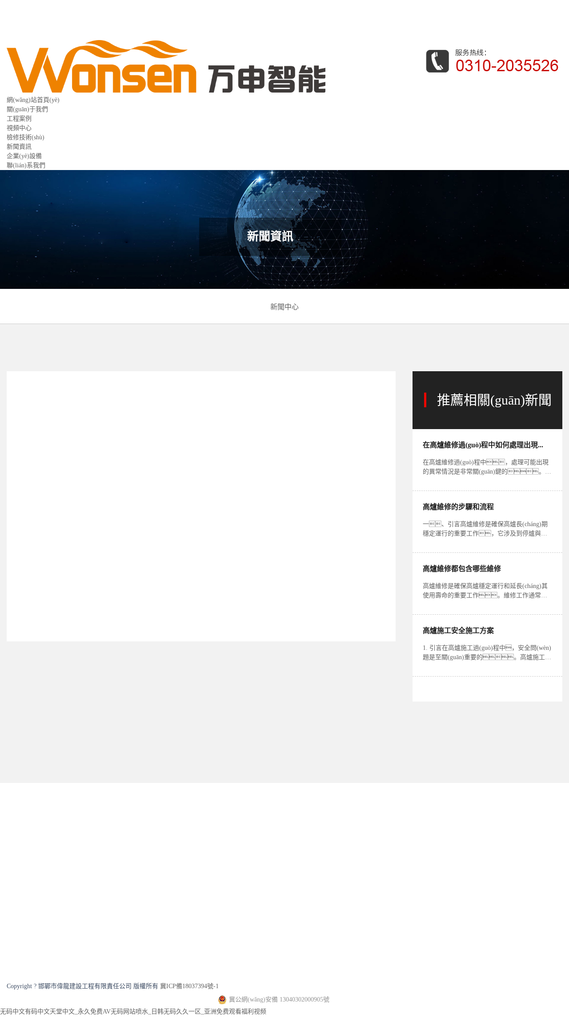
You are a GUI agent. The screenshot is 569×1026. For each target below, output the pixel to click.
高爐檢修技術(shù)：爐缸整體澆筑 (78, 775)
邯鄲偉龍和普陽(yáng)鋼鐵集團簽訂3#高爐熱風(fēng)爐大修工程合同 (125, 766)
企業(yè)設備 (24, 156)
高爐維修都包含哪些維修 (462, 568)
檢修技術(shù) (25, 137)
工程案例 (19, 118)
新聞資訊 (19, 146)
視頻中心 (19, 128)
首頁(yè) (52, 387)
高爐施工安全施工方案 (458, 630)
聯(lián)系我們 (26, 165)
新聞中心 (284, 307)
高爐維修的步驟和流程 (458, 507)
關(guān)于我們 (27, 109)
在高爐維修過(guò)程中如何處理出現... (483, 445)
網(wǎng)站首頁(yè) (33, 100)
